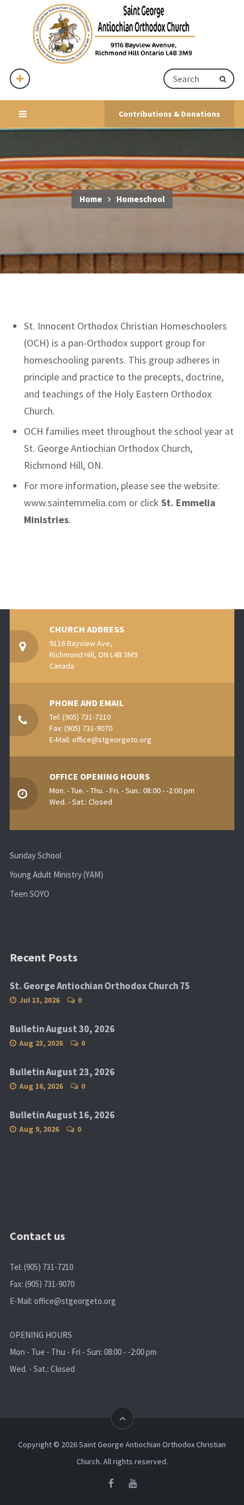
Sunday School (35, 855)
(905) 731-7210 (86, 717)
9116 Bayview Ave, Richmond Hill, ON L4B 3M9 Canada (93, 654)
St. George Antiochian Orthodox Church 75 (100, 986)
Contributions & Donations (169, 114)
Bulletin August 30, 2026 (62, 1029)
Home (90, 199)
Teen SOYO (29, 893)
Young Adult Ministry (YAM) (56, 874)
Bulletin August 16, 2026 (62, 1115)
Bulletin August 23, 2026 (62, 1072)
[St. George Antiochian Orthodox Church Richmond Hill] (115, 34)
